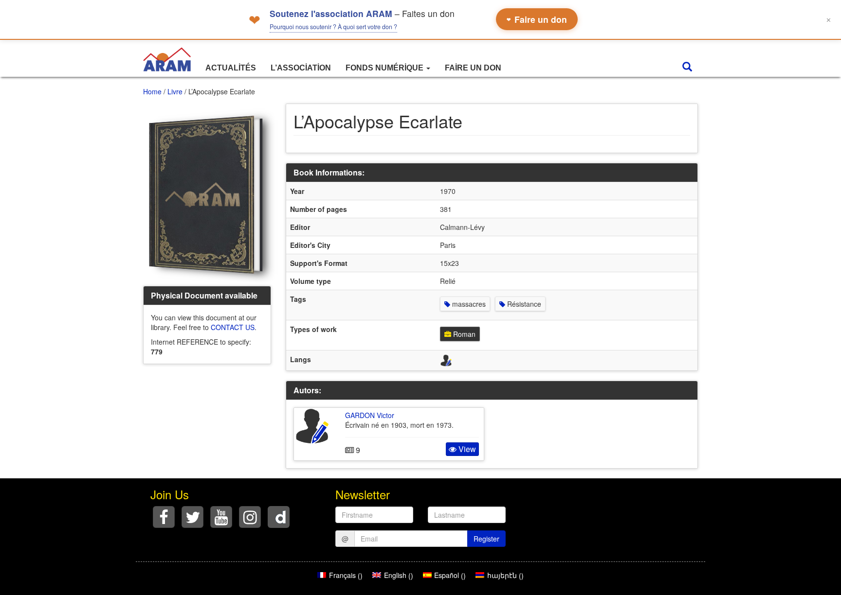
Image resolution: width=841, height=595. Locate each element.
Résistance (523, 304)
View (466, 449)
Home (152, 91)
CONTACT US (233, 327)
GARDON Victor (369, 415)
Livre (175, 91)
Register (486, 538)
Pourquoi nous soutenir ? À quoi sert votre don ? (333, 26)
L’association (301, 68)
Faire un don (537, 19)
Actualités (230, 68)
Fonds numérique (385, 68)
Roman (463, 334)
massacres (468, 304)
